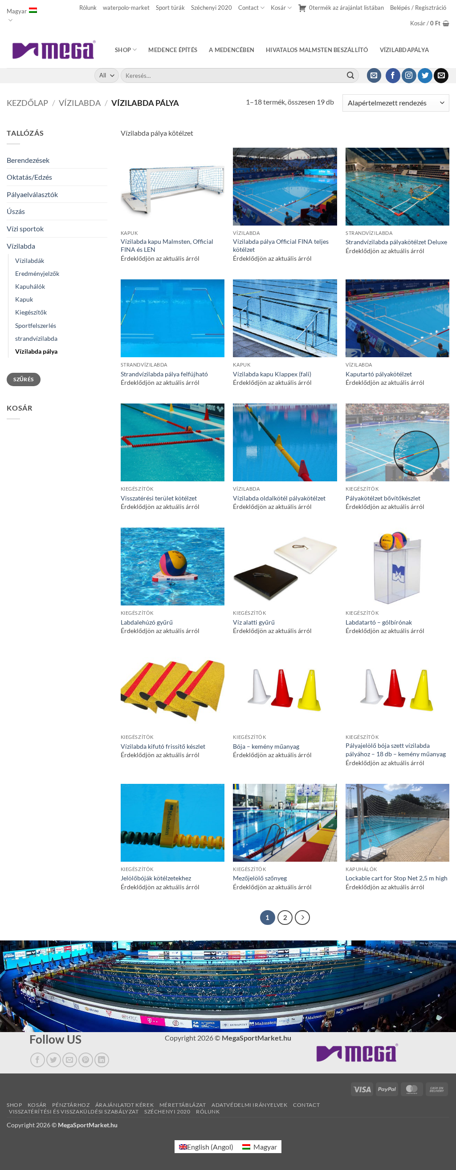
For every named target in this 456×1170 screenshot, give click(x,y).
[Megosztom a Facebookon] (37, 1060)
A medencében (231, 49)
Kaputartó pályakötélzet (379, 374)
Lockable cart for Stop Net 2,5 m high (397, 878)
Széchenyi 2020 (211, 7)
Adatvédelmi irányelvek (249, 1104)
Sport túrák (170, 7)
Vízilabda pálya (36, 351)
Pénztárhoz (71, 1104)
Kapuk (24, 299)
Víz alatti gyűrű (254, 622)
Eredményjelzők (37, 273)
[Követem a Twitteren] (425, 75)
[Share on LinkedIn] (101, 1060)
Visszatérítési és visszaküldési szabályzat (74, 1111)
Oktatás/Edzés (29, 177)
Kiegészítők (31, 312)
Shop (123, 49)
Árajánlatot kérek (124, 1104)
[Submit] (350, 75)
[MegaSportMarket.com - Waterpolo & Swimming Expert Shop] (54, 50)
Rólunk (88, 7)
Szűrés (23, 379)
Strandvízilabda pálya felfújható (164, 374)
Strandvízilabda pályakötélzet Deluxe (396, 242)
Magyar (17, 11)
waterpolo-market (126, 7)
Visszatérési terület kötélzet (159, 498)
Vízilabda (80, 103)
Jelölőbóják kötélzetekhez (156, 878)
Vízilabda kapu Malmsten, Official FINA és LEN (167, 246)
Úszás (16, 211)
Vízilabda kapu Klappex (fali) (272, 374)
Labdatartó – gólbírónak (379, 622)
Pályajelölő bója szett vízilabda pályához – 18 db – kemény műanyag (396, 750)
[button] (418, 8)
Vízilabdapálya (404, 49)
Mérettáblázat (182, 1104)
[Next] (302, 917)
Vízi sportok (25, 228)
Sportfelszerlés (35, 325)
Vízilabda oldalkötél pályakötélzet (279, 498)
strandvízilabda (36, 338)
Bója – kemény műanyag (266, 746)
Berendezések (28, 160)
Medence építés (172, 49)
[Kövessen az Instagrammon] (409, 75)
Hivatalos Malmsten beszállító (317, 49)
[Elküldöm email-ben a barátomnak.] (69, 1060)
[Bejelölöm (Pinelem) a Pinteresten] (85, 1060)
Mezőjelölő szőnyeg (260, 878)
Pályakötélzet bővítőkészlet (383, 498)
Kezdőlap (27, 103)
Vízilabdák (29, 260)
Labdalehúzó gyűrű (147, 622)
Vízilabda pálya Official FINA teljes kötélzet (281, 246)
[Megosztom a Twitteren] (53, 1060)
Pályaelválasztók (32, 194)
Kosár (278, 7)
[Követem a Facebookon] (393, 75)
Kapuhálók (30, 286)
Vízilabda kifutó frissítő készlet (163, 746)
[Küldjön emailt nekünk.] (441, 75)
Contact (248, 7)
